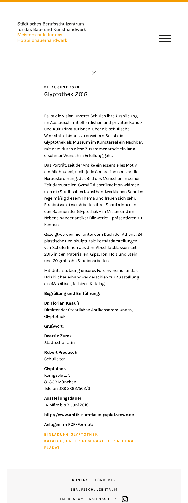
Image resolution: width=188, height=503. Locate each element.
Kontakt (81, 480)
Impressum (72, 499)
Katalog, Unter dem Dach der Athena (89, 441)
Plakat (52, 447)
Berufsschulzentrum (94, 489)
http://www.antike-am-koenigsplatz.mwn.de (89, 414)
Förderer (105, 480)
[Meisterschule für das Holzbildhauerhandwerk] (51, 31)
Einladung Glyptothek (71, 434)
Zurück (94, 73)
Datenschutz (103, 499)
